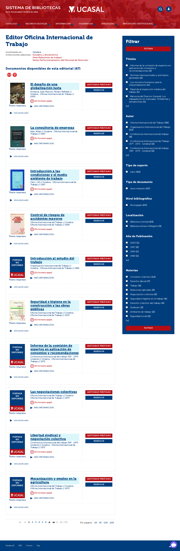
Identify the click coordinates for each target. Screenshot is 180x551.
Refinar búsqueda (15, 75)
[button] (127, 106)
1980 (133, 256)
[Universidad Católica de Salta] (86, 9)
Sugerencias (86, 24)
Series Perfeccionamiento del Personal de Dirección (60, 60)
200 (112, 523)
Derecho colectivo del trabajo (145, 303)
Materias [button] (132, 270)
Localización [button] (134, 215)
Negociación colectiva (142, 294)
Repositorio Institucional (138, 24)
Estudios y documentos (45, 55)
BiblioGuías (107, 24)
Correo (29, 546)
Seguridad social (139, 316)
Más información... (44, 106)
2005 (133, 243)
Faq (38, 546)
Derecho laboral (138, 281)
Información (63, 24)
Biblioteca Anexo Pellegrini (144, 226)
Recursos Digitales (36, 24)
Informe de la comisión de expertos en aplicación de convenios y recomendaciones (150, 68)
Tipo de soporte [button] (137, 165)
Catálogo (11, 24)
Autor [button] (130, 116)
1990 (133, 252)
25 (95, 523)
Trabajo (134, 286)
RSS (20, 546)
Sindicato (135, 308)
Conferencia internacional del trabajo (149, 134)
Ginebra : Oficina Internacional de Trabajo (51, 94)
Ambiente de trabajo (141, 312)
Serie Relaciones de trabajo (47, 58)
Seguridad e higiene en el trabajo (147, 299)
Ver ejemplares (21, 113)
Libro (133, 172)
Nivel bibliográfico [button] (139, 199)
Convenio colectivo (140, 277)
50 (100, 523)
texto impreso (138, 189)
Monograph (136, 205)
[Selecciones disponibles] (9, 75)
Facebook (10, 546)
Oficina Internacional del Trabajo (147, 123)
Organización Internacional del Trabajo (150, 127)
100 (106, 523)
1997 (133, 247)
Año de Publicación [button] (139, 236)
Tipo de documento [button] (139, 182)
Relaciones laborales (141, 290)
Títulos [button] (131, 59)
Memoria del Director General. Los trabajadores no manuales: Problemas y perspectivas (149, 99)
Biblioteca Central (139, 222)
